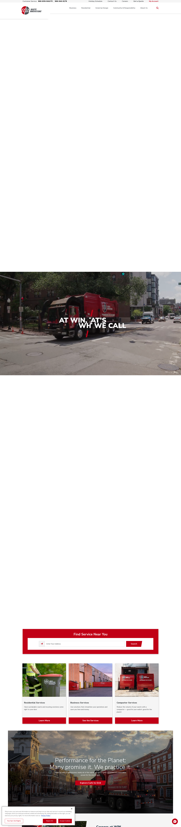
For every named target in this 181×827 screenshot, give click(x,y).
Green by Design (101, 8)
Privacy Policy (45, 816)
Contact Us (112, 1)
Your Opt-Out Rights (14, 821)
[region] (38, 815)
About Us (144, 8)
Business (72, 8)
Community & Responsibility (124, 8)
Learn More (44, 720)
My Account (153, 1)
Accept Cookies (65, 821)
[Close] (71, 808)
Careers (125, 1)
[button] (175, 821)
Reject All (49, 821)
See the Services (90, 720)
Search (134, 643)
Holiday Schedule (95, 1)
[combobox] (85, 644)
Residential (85, 8)
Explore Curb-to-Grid (90, 782)
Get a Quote (138, 1)
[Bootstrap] (31, 8)
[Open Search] (157, 8)
